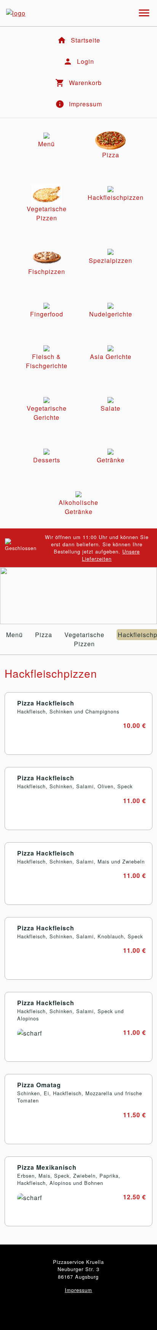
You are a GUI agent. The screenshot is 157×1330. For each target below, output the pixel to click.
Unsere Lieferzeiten (111, 555)
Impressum (78, 1290)
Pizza (43, 634)
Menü (14, 634)
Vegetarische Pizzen (84, 639)
